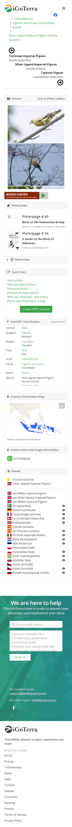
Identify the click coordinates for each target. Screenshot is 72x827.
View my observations (21, 284)
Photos (9, 809)
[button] (9, 19)
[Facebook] (14, 708)
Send (18, 657)
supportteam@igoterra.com (28, 693)
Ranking (9, 803)
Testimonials (12, 767)
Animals (26, 333)
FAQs (7, 779)
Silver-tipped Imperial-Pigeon (33, 38)
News (8, 773)
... (9, 19)
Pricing (8, 761)
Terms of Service (15, 815)
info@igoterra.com (44, 700)
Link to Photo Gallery (51, 99)
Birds (24, 350)
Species (9, 791)
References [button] (22, 259)
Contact (9, 785)
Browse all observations (23, 293)
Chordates (27, 341)
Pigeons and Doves (34, 23)
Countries (10, 797)
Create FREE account (36, 309)
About (8, 755)
